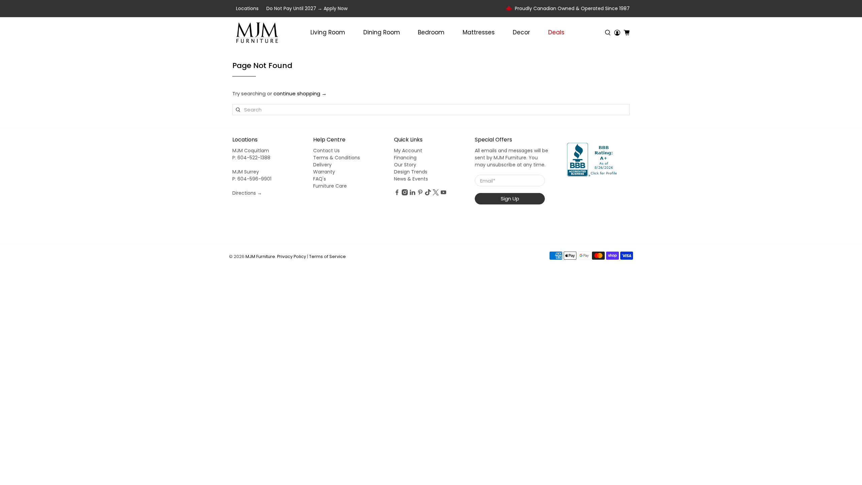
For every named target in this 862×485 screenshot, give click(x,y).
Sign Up (510, 198)
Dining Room (381, 32)
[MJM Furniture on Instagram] (405, 193)
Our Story (405, 164)
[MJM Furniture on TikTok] (428, 193)
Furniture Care (330, 186)
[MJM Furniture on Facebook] (397, 193)
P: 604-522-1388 (251, 157)
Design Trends (410, 171)
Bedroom (431, 32)
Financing (405, 157)
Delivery (322, 164)
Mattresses (479, 32)
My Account (408, 150)
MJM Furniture (260, 256)
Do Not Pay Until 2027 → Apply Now (306, 8)
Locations (247, 8)
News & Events (411, 178)
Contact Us (326, 150)
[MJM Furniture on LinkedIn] (412, 193)
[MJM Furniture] (257, 32)
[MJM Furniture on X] (436, 193)
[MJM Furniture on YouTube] (443, 193)
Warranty (324, 171)
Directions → (247, 193)
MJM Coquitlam (250, 150)
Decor (521, 32)
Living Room (327, 32)
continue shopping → (300, 93)
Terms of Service (327, 256)
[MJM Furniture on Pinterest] (420, 193)
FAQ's (319, 178)
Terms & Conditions (336, 157)
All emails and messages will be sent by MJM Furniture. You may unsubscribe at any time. (511, 157)
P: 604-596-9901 (251, 178)
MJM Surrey (245, 171)
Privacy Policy (291, 256)
